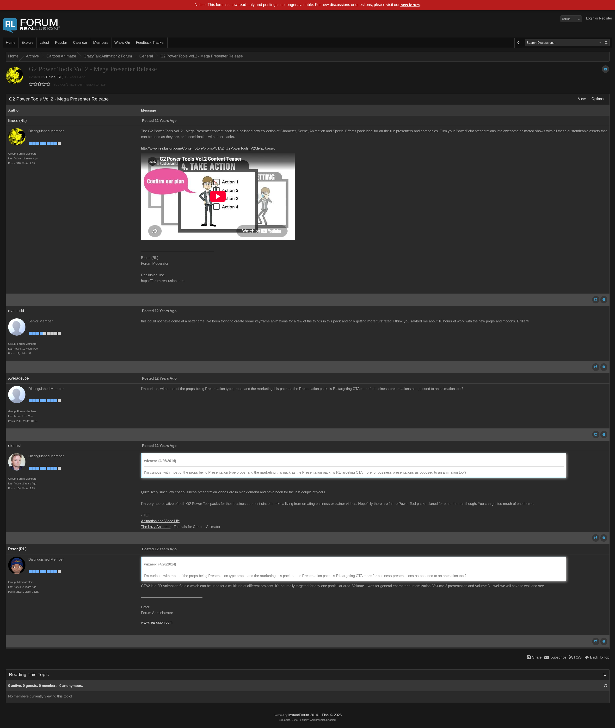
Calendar (80, 42)
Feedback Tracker (150, 42)
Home (10, 42)
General (146, 56)
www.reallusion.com (156, 622)
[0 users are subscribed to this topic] (605, 69)
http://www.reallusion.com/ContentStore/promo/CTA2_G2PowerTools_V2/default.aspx (208, 148)
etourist (14, 446)
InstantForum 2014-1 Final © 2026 (315, 715)
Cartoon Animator (61, 56)
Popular (61, 42)
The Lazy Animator (156, 527)
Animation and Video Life (160, 521)
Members (100, 42)
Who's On (122, 42)
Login (590, 18)
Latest (44, 42)
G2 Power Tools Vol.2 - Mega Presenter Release (201, 56)
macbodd (16, 311)
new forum (410, 5)
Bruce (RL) (54, 77)
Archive (32, 56)
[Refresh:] (605, 686)
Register (605, 18)
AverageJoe (18, 378)
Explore (27, 42)
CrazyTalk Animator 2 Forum (108, 56)
